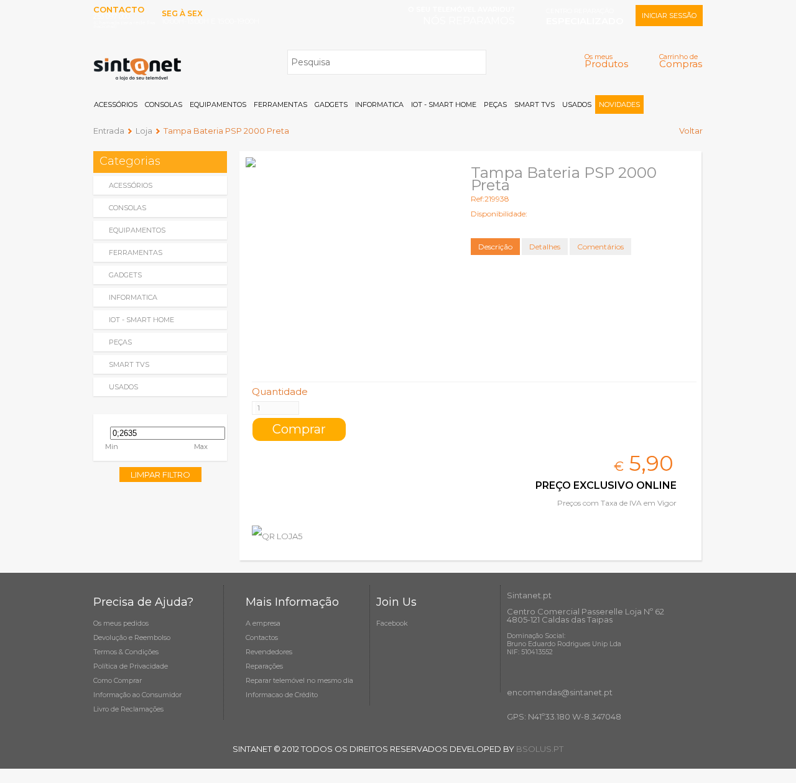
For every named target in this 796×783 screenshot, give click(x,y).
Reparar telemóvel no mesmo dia (299, 680)
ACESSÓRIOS (115, 104)
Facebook (392, 623)
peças (120, 342)
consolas (127, 207)
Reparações (264, 666)
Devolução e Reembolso (131, 637)
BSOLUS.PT (539, 749)
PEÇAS (495, 104)
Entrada (108, 131)
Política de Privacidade (130, 666)
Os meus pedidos (121, 623)
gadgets (125, 275)
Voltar (691, 131)
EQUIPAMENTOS (218, 104)
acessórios (130, 185)
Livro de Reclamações (128, 709)
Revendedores (269, 651)
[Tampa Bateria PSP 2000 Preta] (348, 260)
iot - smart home (141, 319)
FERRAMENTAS (280, 104)
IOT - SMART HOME (443, 104)
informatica (133, 297)
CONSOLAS (163, 104)
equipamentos (137, 230)
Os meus (606, 60)
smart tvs (129, 364)
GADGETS (331, 104)
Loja (144, 131)
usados (123, 386)
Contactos (262, 637)
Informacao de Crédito (282, 694)
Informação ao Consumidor (137, 694)
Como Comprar (117, 680)
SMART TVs (534, 104)
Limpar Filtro (160, 475)
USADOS (576, 104)
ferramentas (135, 252)
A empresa (263, 623)
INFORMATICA (379, 104)
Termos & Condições (126, 651)
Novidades (619, 104)
